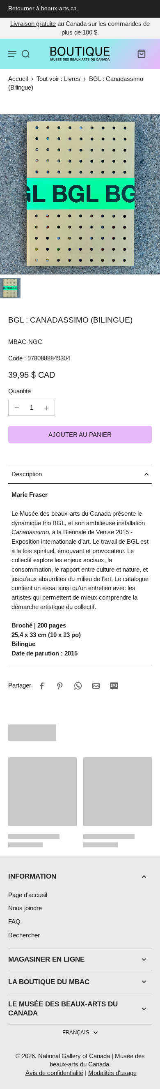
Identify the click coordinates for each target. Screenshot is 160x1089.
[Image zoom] (80, 194)
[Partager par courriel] (96, 686)
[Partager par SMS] (114, 686)
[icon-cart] (141, 53)
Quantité (19, 391)
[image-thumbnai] (10, 288)
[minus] (17, 408)
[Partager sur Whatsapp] (78, 686)
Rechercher (24, 935)
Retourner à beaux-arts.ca (42, 8)
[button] (80, 434)
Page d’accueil (27, 894)
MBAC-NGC (25, 341)
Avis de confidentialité (54, 1072)
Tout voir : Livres (58, 78)
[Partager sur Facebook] (42, 686)
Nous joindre (25, 907)
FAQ (14, 921)
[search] (25, 53)
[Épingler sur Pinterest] (60, 686)
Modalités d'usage (112, 1072)
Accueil (18, 78)
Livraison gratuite (33, 23)
